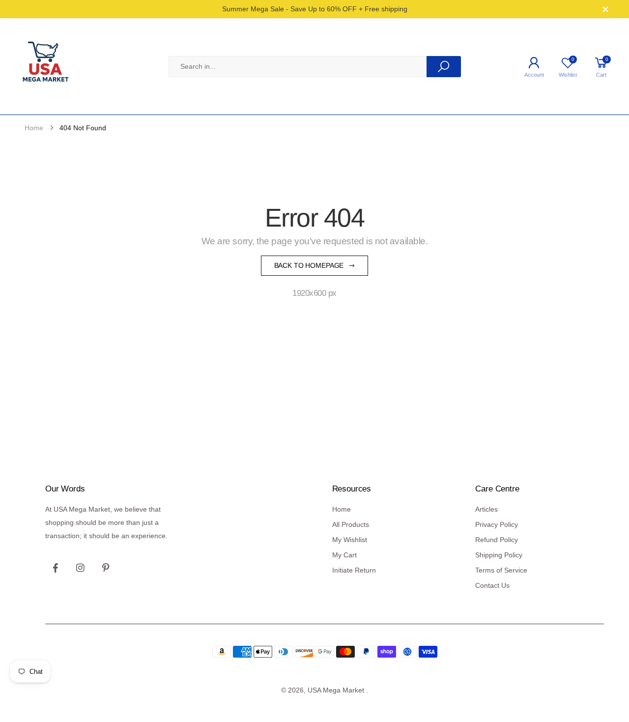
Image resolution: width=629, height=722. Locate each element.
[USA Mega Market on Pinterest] (105, 568)
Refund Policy (496, 540)
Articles (486, 509)
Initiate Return (354, 570)
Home (341, 509)
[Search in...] (444, 66)
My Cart (344, 555)
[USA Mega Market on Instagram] (80, 568)
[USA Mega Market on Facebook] (55, 568)
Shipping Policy (498, 555)
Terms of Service (501, 570)
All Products (350, 524)
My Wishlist (349, 540)
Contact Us (492, 585)
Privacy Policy (496, 524)
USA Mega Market (336, 690)
